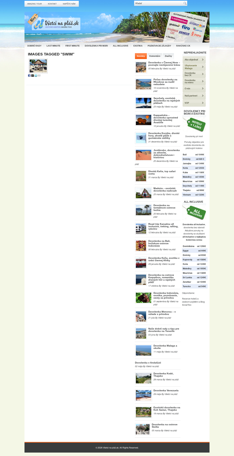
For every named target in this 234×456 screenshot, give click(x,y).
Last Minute (53, 46)
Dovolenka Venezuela (165, 390)
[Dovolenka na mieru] (194, 84)
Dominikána (188, 246)
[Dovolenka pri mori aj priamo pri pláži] (194, 124)
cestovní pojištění (190, 301)
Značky (168, 56)
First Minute (72, 46)
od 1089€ (201, 259)
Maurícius (187, 181)
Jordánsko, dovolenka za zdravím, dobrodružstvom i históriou (166, 154)
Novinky (141, 56)
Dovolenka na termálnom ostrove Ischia (164, 207)
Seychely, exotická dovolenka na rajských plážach (166, 100)
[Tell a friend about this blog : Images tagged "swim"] (39, 75)
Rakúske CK (183, 46)
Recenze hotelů (189, 298)
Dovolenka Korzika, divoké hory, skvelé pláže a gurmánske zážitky (164, 135)
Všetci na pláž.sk (111, 447)
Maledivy (187, 176)
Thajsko (186, 190)
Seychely (187, 185)
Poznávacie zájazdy (159, 46)
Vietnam (187, 194)
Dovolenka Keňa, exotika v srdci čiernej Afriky (164, 259)
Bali (185, 154)
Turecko (187, 286)
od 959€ (202, 255)
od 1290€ (201, 246)
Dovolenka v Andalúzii (148, 362)
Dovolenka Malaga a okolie (165, 346)
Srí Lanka (187, 277)
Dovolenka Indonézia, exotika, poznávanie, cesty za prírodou (166, 295)
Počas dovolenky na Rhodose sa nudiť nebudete (165, 82)
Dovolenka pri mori (96, 46)
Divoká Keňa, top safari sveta (162, 172)
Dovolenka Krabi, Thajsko (163, 374)
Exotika (138, 46)
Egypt (185, 250)
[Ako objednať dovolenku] (194, 62)
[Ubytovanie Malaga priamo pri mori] (194, 69)
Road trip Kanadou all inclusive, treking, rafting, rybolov (163, 226)
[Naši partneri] (194, 98)
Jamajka (187, 163)
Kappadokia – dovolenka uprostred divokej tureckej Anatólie (165, 119)
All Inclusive (120, 46)
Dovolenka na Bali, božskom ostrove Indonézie (159, 243)
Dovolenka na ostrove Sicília (164, 425)
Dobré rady (34, 46)
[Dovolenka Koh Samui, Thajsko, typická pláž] (38, 66)
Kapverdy (187, 259)
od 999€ (200, 190)
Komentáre (154, 56)
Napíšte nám (69, 4)
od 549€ (202, 286)
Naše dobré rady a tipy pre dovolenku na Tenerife (163, 329)
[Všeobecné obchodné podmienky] (194, 105)
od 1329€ (199, 194)
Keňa (185, 167)
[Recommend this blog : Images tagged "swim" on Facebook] (29, 75)
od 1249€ (201, 263)
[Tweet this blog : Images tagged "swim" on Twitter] (35, 75)
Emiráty (186, 158)
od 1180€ (199, 172)
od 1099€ (199, 181)
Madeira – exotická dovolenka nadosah (165, 189)
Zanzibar (187, 281)
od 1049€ (201, 281)
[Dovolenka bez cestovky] (194, 76)
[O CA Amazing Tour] (194, 91)
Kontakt (52, 4)
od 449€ (202, 250)
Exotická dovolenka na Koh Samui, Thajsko (166, 408)
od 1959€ (201, 268)
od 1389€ (201, 272)
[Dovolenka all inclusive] (194, 219)
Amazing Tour (34, 4)
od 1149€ (199, 185)
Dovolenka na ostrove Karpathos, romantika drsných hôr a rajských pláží (161, 279)
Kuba (185, 172)
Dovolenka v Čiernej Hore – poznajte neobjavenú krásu (164, 63)
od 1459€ (199, 176)
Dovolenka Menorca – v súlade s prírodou (162, 312)
